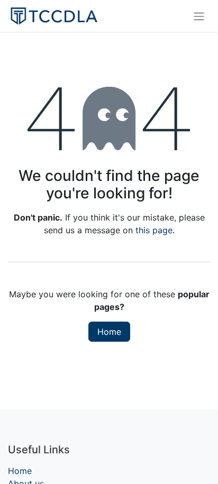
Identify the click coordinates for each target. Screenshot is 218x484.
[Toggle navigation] (199, 16)
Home (109, 331)
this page (153, 230)
